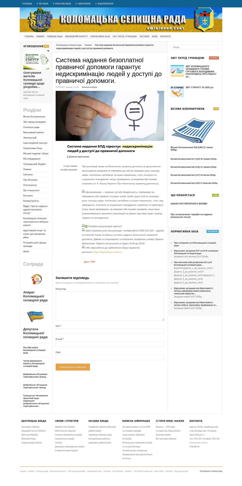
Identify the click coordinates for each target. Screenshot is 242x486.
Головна (27, 3)
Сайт (58, 352)
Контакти (165, 36)
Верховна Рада (28, 439)
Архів (155, 36)
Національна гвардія (64, 439)
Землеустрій (30, 137)
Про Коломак (30, 179)
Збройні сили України (65, 427)
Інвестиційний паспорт (35, 143)
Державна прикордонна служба (69, 447)
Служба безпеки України (66, 450)
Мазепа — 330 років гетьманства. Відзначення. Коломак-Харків (168, 431)
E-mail (60, 339)
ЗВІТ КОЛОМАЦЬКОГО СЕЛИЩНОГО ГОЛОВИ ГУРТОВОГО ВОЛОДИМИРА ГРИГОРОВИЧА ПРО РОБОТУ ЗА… (201, 71)
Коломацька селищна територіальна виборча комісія (35, 221)
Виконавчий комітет (76, 36)
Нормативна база (100, 36)
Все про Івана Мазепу (166, 439)
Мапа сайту (159, 471)
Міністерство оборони (65, 431)
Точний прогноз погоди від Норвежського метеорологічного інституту (137, 454)
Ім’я (58, 326)
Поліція (58, 443)
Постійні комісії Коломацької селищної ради (34, 350)
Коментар (61, 289)
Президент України (30, 427)
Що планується (31, 190)
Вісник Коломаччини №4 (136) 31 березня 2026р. (194, 183)
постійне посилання (69, 170)
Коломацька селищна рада (68, 45)
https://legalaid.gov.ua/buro (108, 252)
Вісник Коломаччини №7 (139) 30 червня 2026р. (194, 159)
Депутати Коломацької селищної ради (35, 333)
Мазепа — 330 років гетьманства (139, 471)
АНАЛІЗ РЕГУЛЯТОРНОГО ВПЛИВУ (189, 203)
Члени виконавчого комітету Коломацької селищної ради (33, 363)
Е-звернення (83, 3)
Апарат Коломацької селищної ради (35, 296)
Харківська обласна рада (100, 435)
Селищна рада (55, 36)
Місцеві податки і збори (35, 153)
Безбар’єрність (31, 200)
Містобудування (31, 158)
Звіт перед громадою (125, 36)
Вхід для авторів (181, 471)
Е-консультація (62, 3)
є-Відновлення (104, 3)
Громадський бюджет (34, 164)
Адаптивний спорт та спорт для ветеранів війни (34, 234)
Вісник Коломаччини (34, 116)
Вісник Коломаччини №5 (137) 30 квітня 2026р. (193, 175)
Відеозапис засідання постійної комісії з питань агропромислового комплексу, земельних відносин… (193, 291)
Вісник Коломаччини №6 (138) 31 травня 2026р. (194, 167)
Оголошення (30, 185)
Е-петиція (42, 3)
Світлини (144, 36)
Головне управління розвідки (68, 435)
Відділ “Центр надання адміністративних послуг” (35, 209)
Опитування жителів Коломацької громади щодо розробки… (33, 80)
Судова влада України (31, 443)
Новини (40, 36)
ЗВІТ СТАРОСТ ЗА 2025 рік (200, 87)
